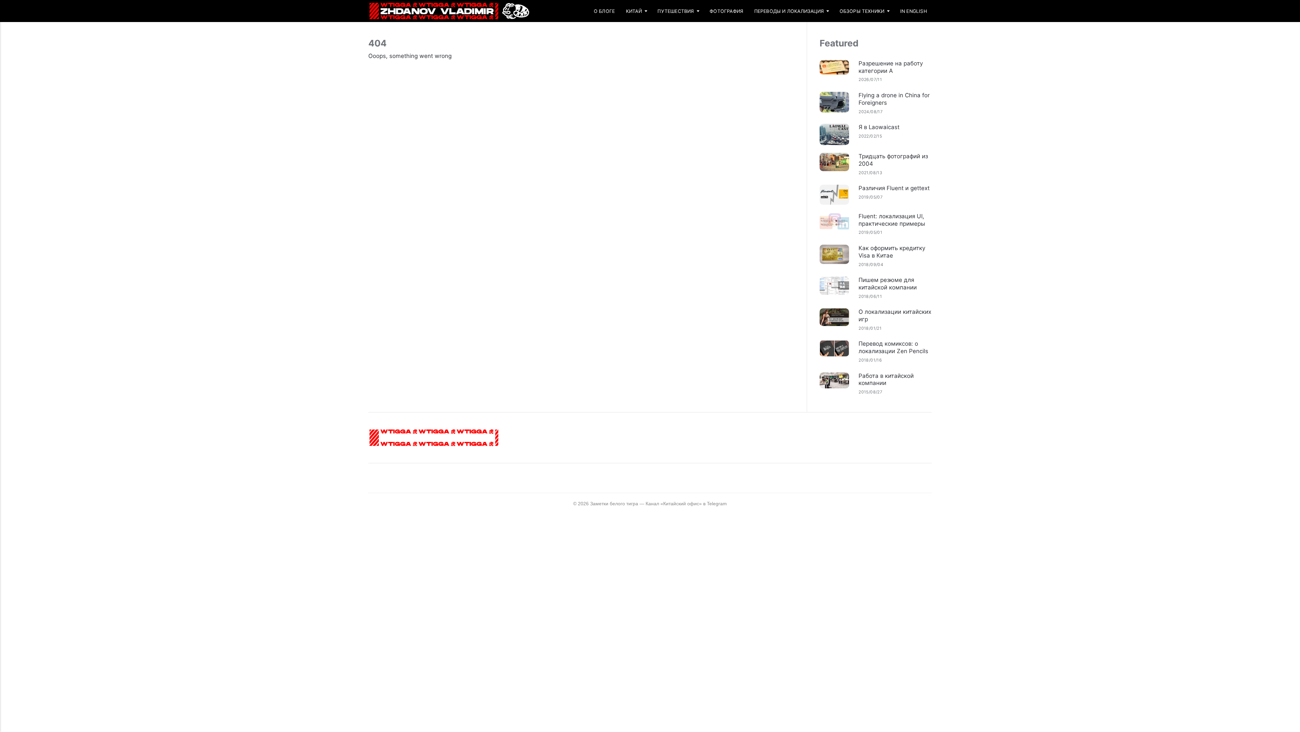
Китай (634, 11)
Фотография (726, 11)
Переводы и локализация (789, 11)
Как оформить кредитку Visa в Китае (892, 252)
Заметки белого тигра (614, 503)
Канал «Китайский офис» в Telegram (686, 503)
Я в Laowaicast (879, 127)
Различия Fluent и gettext (894, 188)
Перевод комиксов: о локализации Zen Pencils (893, 347)
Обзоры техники (862, 11)
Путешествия (675, 11)
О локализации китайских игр (895, 315)
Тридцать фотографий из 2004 (893, 160)
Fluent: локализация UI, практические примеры (892, 220)
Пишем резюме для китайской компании (888, 284)
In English (913, 11)
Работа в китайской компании (886, 379)
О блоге (604, 11)
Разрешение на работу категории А (891, 67)
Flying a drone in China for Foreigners (894, 99)
